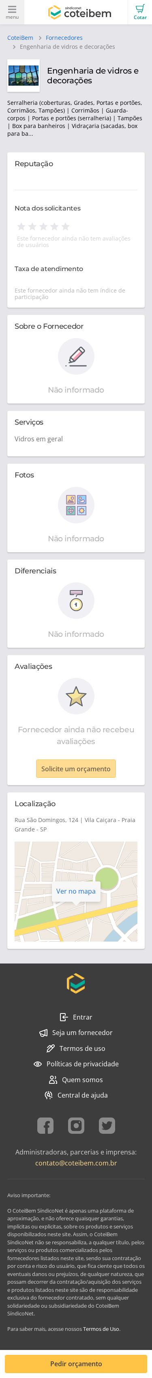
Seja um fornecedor (82, 1032)
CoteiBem (20, 38)
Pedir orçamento (76, 1363)
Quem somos (82, 1079)
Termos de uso (82, 1048)
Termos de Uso (101, 1328)
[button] (140, 12)
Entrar (82, 1017)
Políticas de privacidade (83, 1063)
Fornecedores (64, 38)
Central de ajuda (83, 1095)
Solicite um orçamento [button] (76, 768)
